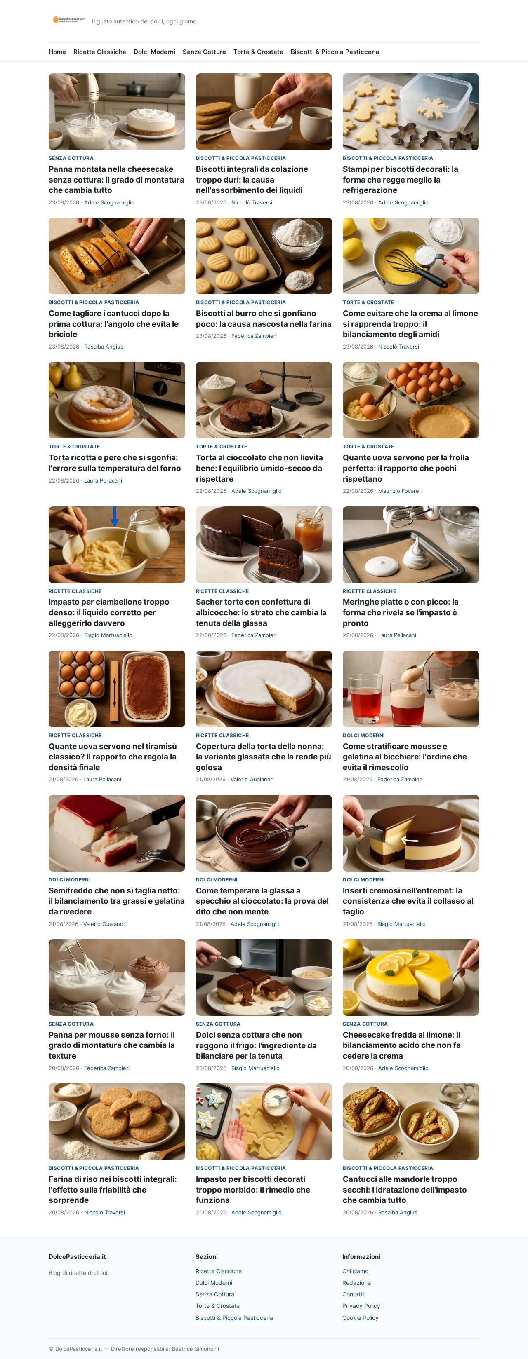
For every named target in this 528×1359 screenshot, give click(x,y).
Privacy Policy (361, 1305)
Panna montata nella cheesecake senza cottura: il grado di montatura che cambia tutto (116, 179)
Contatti (353, 1294)
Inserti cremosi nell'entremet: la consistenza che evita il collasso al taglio (408, 901)
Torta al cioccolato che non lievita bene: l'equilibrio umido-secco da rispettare (259, 468)
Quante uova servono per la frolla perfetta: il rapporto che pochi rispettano (406, 468)
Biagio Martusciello (108, 635)
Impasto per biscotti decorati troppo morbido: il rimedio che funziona (253, 1189)
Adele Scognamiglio (109, 202)
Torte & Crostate (258, 52)
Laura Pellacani (103, 480)
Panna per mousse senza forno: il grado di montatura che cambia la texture (112, 1045)
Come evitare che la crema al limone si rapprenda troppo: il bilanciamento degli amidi (410, 324)
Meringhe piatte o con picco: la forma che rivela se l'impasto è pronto (401, 612)
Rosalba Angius (103, 346)
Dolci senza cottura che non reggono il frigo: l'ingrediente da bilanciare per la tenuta (256, 1045)
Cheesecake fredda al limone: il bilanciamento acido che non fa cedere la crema (402, 1045)
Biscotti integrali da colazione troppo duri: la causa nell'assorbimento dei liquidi (252, 179)
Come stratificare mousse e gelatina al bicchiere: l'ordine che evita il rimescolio (405, 757)
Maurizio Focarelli (400, 490)
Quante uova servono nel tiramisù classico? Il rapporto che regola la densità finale (113, 757)
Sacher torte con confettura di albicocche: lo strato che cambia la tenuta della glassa (261, 612)
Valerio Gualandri (252, 779)
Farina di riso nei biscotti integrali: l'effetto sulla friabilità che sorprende (113, 1189)
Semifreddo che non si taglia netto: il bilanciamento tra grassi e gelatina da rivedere (117, 901)
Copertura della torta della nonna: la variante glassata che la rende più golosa (263, 757)
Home (57, 52)
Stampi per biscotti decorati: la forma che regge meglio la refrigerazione (400, 179)
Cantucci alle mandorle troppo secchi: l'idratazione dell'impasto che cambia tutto (405, 1189)
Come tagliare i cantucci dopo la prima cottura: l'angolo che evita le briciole (114, 324)
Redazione (356, 1282)
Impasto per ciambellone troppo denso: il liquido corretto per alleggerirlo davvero (109, 612)
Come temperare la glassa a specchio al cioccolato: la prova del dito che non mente (262, 901)
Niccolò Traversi (251, 202)
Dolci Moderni (154, 52)
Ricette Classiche (99, 52)
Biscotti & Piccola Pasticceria (335, 52)
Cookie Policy (360, 1317)
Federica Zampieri (254, 336)
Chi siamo (355, 1271)
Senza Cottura (204, 52)
